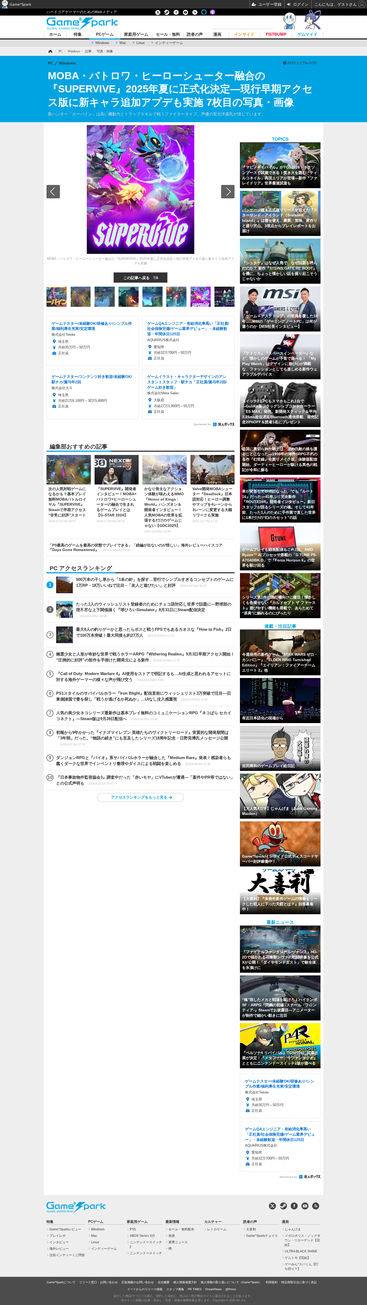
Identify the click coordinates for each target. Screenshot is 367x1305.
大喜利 (251, 1229)
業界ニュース (178, 1242)
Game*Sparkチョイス (262, 1236)
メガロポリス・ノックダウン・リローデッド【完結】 (302, 1240)
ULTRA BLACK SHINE (301, 1251)
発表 (171, 1236)
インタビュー (59, 1242)
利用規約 (272, 1282)
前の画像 (53, 191)
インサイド (244, 34)
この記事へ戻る (140, 277)
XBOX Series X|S (142, 1236)
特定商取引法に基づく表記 (299, 1282)
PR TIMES (195, 1289)
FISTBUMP (276, 34)
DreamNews (213, 1289)
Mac (123, 43)
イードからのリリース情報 (145, 1289)
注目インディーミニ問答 (67, 1255)
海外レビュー (59, 1249)
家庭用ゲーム (136, 34)
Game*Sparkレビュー (65, 1229)
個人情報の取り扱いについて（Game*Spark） (231, 1282)
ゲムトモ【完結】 (298, 1258)
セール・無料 (168, 34)
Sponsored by (202, 424)
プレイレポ (57, 1236)
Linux (140, 43)
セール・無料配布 (181, 1229)
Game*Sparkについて (61, 1282)
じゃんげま (293, 1229)
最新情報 (172, 1222)
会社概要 (164, 1282)
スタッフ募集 (175, 1289)
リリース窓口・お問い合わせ (98, 1282)
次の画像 (228, 191)
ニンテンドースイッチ (146, 1253)
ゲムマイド (307, 34)
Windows (102, 43)
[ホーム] (49, 51)
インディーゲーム (169, 43)
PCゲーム (105, 34)
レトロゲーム (216, 1229)
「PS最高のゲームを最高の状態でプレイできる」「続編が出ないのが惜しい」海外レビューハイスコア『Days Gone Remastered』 (135, 547)
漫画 (217, 34)
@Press (230, 1289)
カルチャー (213, 1222)
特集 (78, 34)
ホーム (55, 34)
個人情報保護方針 (185, 1282)
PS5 (133, 1229)
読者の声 (195, 34)
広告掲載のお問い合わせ (137, 1282)
